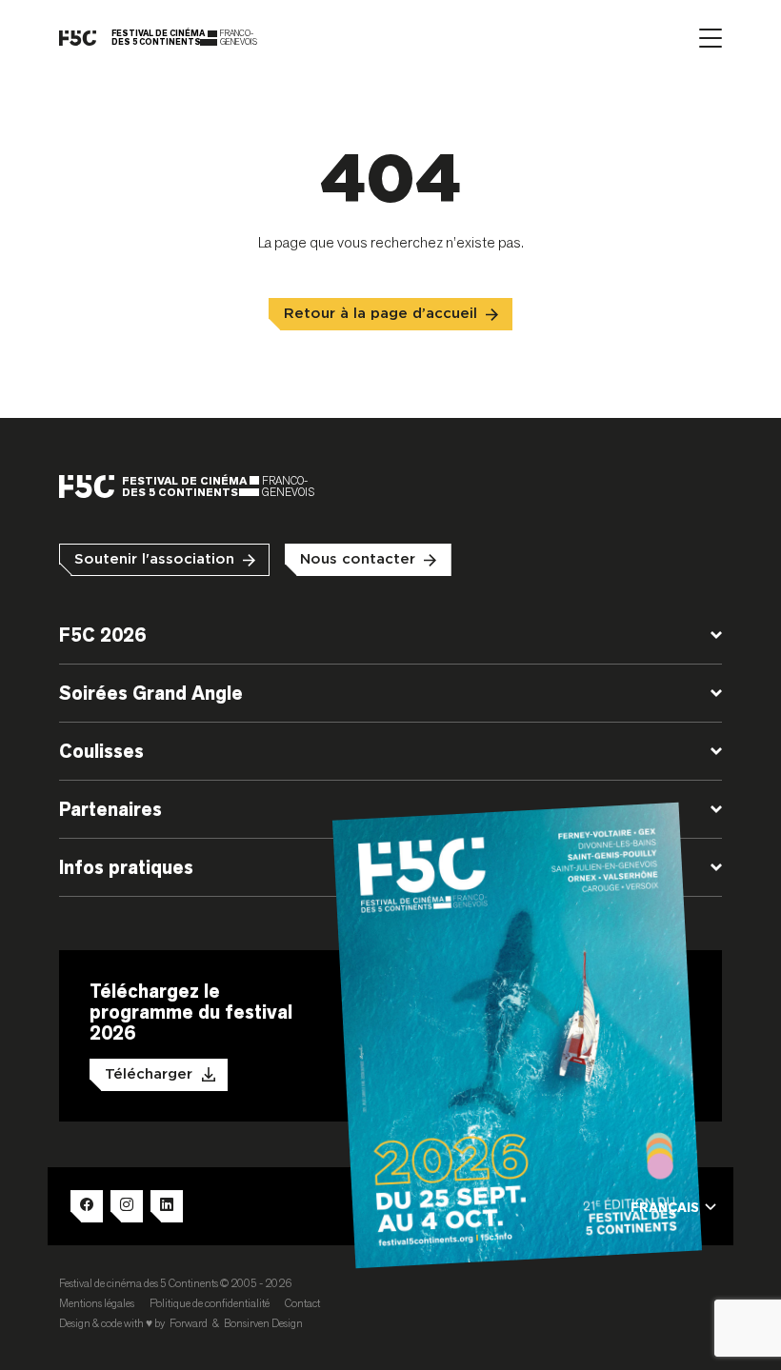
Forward (189, 1323)
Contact (302, 1303)
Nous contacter (357, 559)
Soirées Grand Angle (151, 693)
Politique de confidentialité (210, 1303)
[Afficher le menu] (710, 38)
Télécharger (148, 1074)
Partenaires (110, 809)
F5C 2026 (102, 635)
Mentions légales (96, 1303)
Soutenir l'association (154, 559)
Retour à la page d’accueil (380, 314)
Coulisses (101, 751)
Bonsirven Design (263, 1323)
